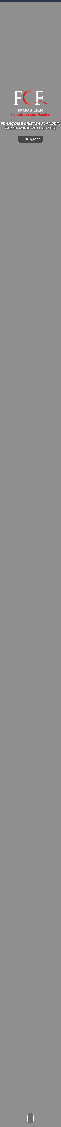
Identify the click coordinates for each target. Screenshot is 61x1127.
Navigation (32, 139)
